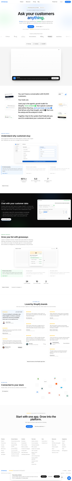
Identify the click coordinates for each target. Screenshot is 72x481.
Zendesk (63, 435)
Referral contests (24, 437)
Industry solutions (35, 432)
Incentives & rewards (15, 444)
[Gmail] (49, 384)
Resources (28, 1)
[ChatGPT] (67, 386)
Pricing (34, 1)
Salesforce (64, 437)
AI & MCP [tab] (44, 43)
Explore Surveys (5, 176)
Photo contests (24, 435)
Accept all (57, 476)
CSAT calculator (35, 441)
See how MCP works (6, 210)
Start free (31, 26)
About (53, 439)
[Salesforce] (61, 378)
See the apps (39, 26)
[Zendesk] (42, 379)
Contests (39, 21)
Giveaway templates (35, 435)
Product (21, 1)
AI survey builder (14, 441)
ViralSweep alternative (25, 445)
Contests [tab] (36, 43)
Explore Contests (5, 278)
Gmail (63, 439)
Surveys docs (44, 432)
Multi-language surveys (15, 442)
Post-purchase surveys (15, 432)
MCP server (3, 439)
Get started (68, 1)
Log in (61, 1)
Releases (3, 443)
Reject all (44, 476)
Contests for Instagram (16, 278)
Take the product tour (39, 417)
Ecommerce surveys (15, 446)
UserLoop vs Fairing (55, 441)
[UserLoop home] (4, 2)
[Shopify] (38, 369)
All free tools (34, 455)
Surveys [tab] (29, 43)
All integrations (5, 382)
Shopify (63, 432)
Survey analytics (14, 439)
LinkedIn (69, 461)
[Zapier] (56, 374)
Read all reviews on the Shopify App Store (36, 352)
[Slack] (54, 369)
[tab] (12, 161)
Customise (50, 476)
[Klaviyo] (45, 372)
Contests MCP (24, 441)
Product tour (54, 1)
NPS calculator (34, 437)
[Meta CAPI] (37, 383)
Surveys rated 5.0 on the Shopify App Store (41, 29)
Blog (38, 1)
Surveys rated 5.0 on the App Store (19, 461)
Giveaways (23, 432)
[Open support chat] (69, 478)
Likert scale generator (36, 446)
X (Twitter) (65, 461)
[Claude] (59, 386)
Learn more (55, 69)
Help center (54, 435)
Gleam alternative (24, 443)
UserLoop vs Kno (55, 443)
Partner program (55, 437)
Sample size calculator (36, 439)
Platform (2, 432)
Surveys (21, 21)
